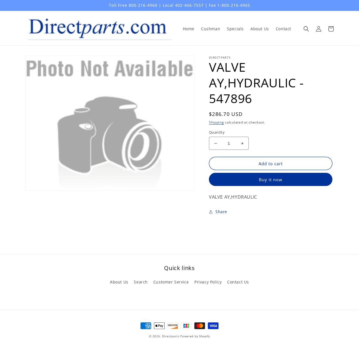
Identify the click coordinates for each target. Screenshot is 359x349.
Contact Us (238, 282)
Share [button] (221, 211)
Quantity (217, 132)
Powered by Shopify (195, 336)
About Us (119, 282)
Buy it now (270, 179)
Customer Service (171, 282)
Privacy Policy (208, 282)
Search (141, 282)
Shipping (216, 122)
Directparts (171, 336)
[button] (306, 29)
